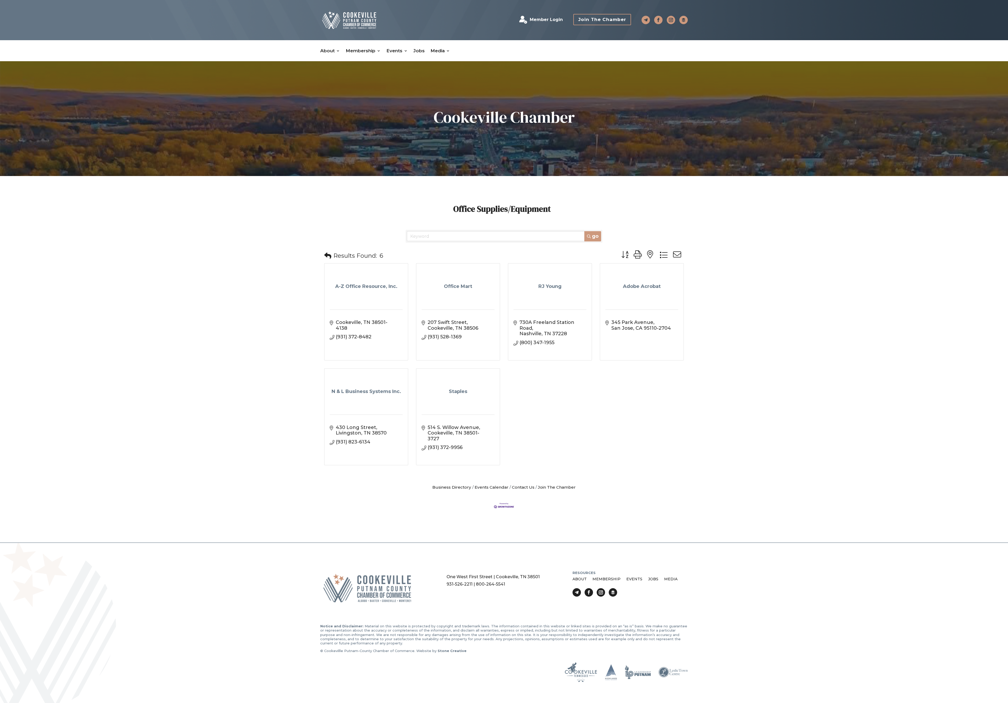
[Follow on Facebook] (658, 20)
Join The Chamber (602, 19)
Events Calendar (491, 487)
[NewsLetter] (683, 20)
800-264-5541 (490, 584)
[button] (327, 256)
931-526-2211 (459, 584)
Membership (360, 50)
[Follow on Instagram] (671, 20)
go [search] (595, 236)
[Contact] (646, 20)
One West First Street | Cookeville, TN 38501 (493, 576)
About (327, 50)
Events (394, 50)
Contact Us (523, 487)
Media (437, 50)
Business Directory (451, 487)
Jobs (419, 50)
